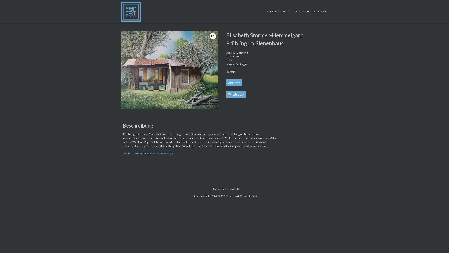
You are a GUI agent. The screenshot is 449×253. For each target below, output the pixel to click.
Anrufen (234, 83)
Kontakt (320, 11)
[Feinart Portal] (131, 12)
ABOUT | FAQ (302, 11)
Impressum (218, 188)
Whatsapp (236, 94)
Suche (287, 11)
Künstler (273, 11)
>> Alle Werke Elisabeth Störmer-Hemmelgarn (149, 153)
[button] (213, 36)
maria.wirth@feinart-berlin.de (243, 195)
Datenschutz (233, 188)
